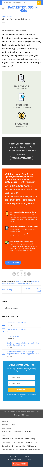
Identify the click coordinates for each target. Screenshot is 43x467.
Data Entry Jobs (7, 16)
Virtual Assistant (27, 283)
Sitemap (6, 412)
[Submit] (39, 3)
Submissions (6, 446)
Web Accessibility (21, 450)
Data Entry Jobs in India (23, 9)
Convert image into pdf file (16, 323)
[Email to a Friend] (25, 274)
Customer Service (11, 283)
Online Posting (7, 290)
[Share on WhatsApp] (14, 274)
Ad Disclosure (31, 446)
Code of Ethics (6, 442)
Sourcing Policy (18, 442)
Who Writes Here (7, 439)
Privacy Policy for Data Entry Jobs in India (24, 412)
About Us (5, 424)
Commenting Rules (34, 450)
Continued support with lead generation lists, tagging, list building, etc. (23, 344)
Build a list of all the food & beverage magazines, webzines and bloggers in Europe (23, 353)
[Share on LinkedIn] (29, 274)
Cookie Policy (18, 431)
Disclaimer (28, 431)
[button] (3, 9)
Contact (12, 424)
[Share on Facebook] (17, 274)
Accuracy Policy (30, 439)
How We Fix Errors (31, 442)
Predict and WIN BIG (19, 464)
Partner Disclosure (8, 450)
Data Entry (20, 283)
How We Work (19, 439)
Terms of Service (7, 431)
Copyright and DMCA (18, 446)
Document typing (13, 336)
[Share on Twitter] (21, 274)
